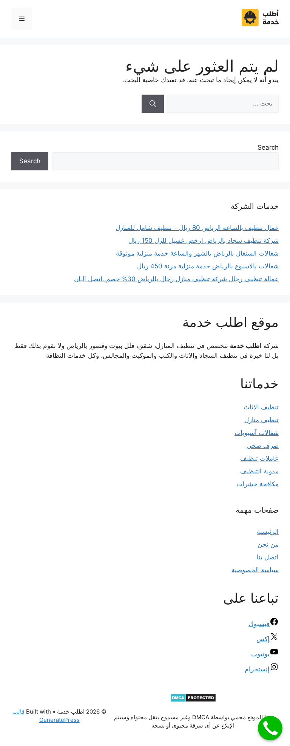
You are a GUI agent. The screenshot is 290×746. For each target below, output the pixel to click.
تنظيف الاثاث (261, 407)
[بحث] (153, 104)
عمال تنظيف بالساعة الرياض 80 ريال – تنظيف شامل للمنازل (197, 227)
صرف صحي (263, 445)
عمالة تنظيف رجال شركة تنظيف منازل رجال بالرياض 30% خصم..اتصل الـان (176, 279)
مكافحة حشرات (257, 484)
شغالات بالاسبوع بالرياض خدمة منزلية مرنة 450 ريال (208, 266)
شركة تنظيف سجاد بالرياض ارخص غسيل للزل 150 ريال (203, 240)
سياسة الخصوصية (255, 570)
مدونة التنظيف (259, 471)
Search (268, 147)
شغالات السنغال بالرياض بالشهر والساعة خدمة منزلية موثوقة (197, 253)
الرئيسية (268, 531)
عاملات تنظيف (259, 458)
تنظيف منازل (261, 420)
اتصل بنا (268, 557)
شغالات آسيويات (256, 433)
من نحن (268, 544)
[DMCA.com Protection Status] (193, 700)
